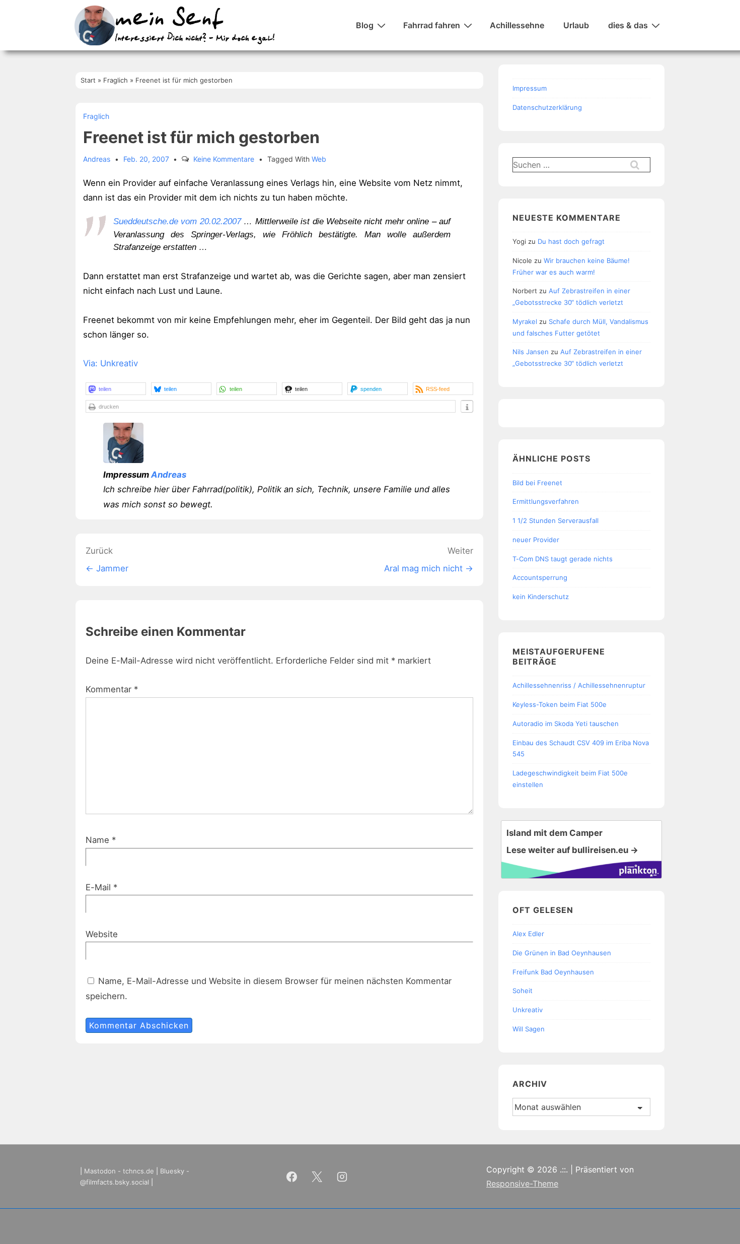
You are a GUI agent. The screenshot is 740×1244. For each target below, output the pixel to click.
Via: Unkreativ (110, 363)
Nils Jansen (530, 352)
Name (97, 840)
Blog (365, 25)
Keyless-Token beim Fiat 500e (559, 704)
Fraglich (96, 116)
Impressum (529, 88)
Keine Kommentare (223, 159)
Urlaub (576, 25)
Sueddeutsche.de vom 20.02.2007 (177, 221)
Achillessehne (517, 25)
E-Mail (98, 887)
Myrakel (524, 321)
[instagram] (342, 1176)
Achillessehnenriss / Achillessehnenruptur (578, 685)
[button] (116, 388)
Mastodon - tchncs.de (119, 1171)
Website (102, 934)
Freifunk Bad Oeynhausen (553, 972)
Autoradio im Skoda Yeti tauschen (565, 723)
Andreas (168, 475)
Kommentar (112, 689)
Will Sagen (528, 1029)
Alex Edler (528, 934)
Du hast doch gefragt (571, 241)
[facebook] (292, 1176)
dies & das (628, 25)
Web (319, 159)
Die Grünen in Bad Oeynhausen (561, 953)
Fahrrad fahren (431, 25)
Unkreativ (527, 1010)
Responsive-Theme (522, 1183)
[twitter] (317, 1176)
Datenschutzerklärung (547, 107)
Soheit (522, 991)
